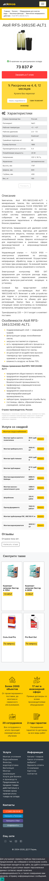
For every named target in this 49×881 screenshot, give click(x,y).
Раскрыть (24, 186)
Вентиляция (8, 768)
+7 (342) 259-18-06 (13, 811)
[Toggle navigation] (42, 3)
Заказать (41, 439)
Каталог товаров (35, 756)
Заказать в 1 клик (24, 74)
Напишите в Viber (13, 821)
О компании (33, 768)
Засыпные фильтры (17, 13)
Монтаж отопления (12, 756)
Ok (2, 879)
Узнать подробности (17, 101)
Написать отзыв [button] (10, 544)
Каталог (15, 11)
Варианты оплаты (35, 765)
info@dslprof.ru (13, 825)
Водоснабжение (10, 759)
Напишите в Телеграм (13, 816)
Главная (7, 11)
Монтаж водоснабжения (14, 431)
